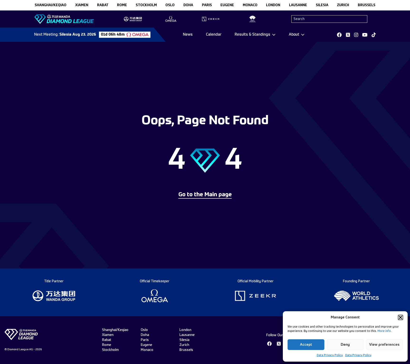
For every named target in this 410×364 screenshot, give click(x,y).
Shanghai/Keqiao (50, 5)
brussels (366, 5)
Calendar (213, 35)
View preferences (384, 344)
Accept (306, 344)
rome (122, 5)
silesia (322, 5)
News (188, 35)
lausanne (298, 5)
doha (188, 5)
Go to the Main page (205, 195)
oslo (170, 5)
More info (384, 331)
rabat (102, 5)
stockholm (146, 5)
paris (207, 5)
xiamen (81, 5)
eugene (227, 5)
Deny (345, 344)
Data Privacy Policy (330, 355)
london (273, 5)
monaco (250, 5)
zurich (343, 5)
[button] (400, 317)
